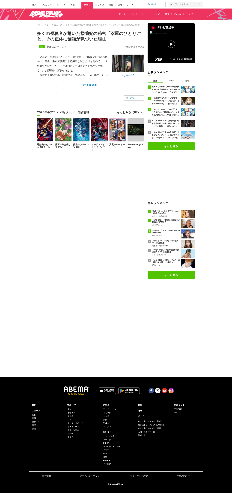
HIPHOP (106, 460)
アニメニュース (126, 14)
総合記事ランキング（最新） (150, 421)
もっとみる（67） (128, 112)
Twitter (158, 390)
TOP (34, 5)
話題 (34, 428)
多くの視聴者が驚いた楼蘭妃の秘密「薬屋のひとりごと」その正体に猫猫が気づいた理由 (106, 24)
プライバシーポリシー (91, 475)
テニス (70, 437)
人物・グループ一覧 (146, 432)
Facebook (151, 390)
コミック (143, 14)
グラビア (107, 464)
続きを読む (90, 85)
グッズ (156, 14)
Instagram (171, 390)
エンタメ (99, 5)
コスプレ (190, 14)
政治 (34, 425)
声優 (167, 14)
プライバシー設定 (139, 475)
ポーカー (131, 5)
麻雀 (120, 5)
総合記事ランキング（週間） (150, 428)
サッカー (71, 412)
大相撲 (70, 416)
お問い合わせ (183, 475)
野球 (69, 409)
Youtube (164, 390)
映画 (105, 453)
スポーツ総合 (73, 430)
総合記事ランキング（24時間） (151, 425)
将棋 (111, 5)
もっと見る (171, 146)
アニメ (87, 5)
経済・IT (36, 421)
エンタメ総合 (109, 436)
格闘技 (70, 433)
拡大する (130, 75)
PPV (176, 412)
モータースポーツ (75, 423)
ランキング (46, 5)
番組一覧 (142, 435)
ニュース (61, 5)
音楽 (105, 457)
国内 (34, 415)
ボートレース (73, 426)
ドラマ (106, 450)
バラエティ (108, 439)
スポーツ (74, 5)
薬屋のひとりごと (57, 46)
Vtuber (177, 14)
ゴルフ (70, 419)
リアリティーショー (111, 446)
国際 (34, 418)
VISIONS (178, 409)
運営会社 (46, 475)
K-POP (106, 443)
